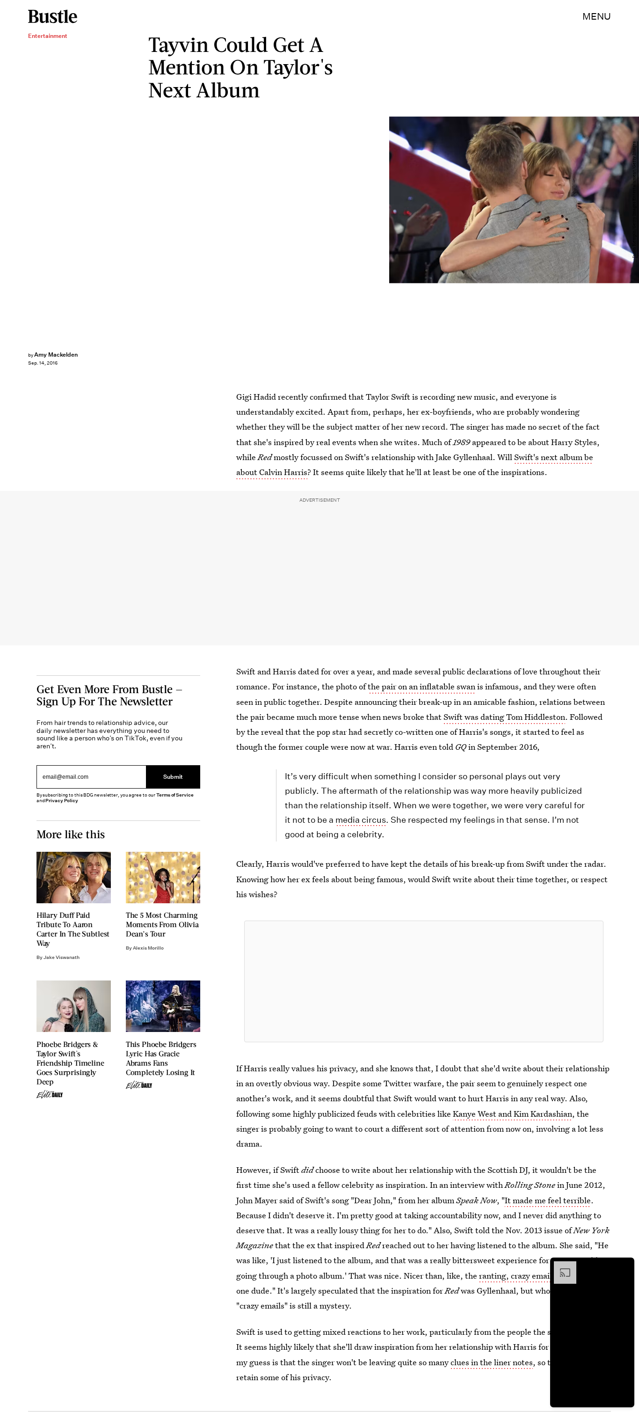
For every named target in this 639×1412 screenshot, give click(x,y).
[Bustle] (52, 16)
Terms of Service (174, 795)
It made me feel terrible (548, 1200)
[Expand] (560, 1266)
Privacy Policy (61, 800)
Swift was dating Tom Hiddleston (504, 716)
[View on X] (423, 981)
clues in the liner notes (491, 1362)
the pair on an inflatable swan (421, 686)
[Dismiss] (624, 1266)
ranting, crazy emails (517, 1275)
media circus (360, 820)
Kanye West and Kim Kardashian (512, 1113)
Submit (173, 777)
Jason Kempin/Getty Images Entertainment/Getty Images (634, 200)
